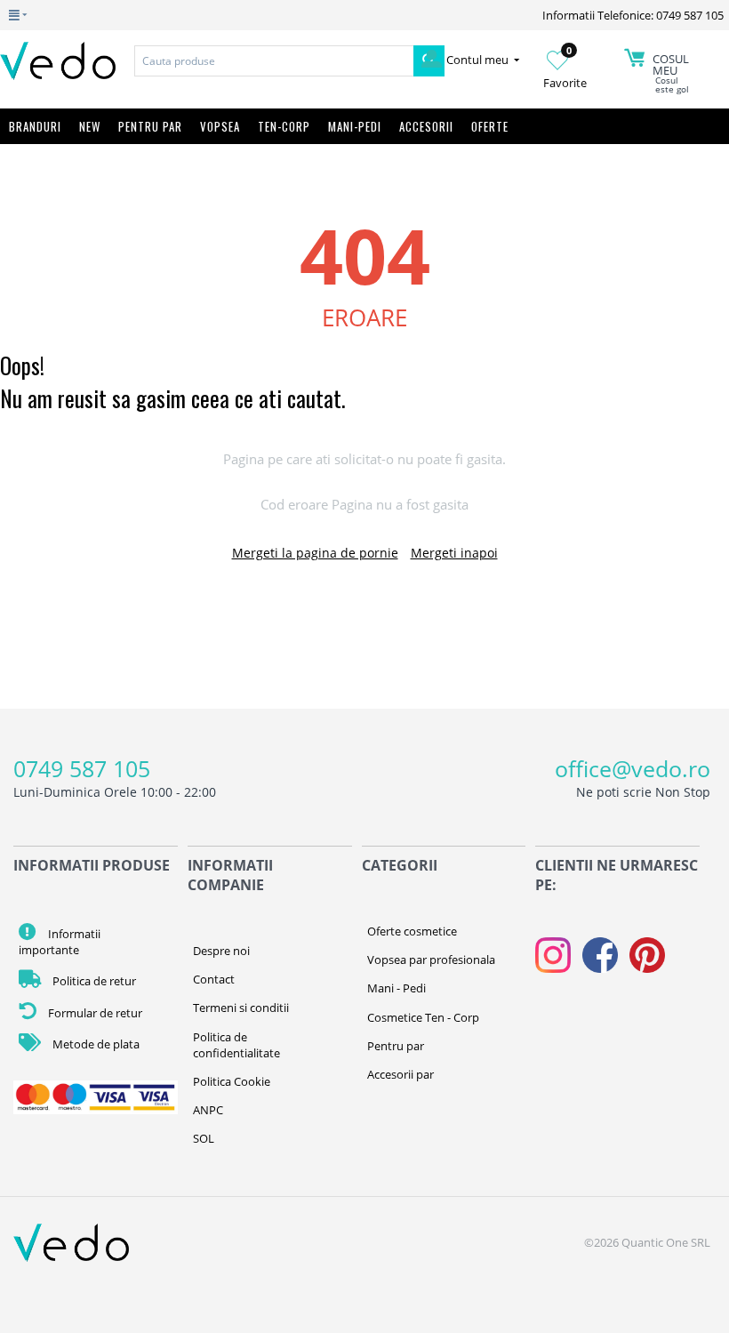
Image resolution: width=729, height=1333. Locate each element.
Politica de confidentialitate (236, 1045)
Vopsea (220, 126)
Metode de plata (95, 1044)
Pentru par (395, 1046)
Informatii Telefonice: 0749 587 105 (633, 15)
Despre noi (221, 951)
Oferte (490, 126)
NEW (89, 126)
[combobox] (273, 60)
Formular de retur (93, 1013)
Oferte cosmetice (412, 931)
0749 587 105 (81, 768)
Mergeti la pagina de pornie (315, 552)
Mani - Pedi (396, 988)
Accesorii (426, 126)
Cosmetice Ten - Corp (423, 1017)
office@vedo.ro (632, 768)
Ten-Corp (284, 126)
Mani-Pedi (354, 126)
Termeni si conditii (241, 1008)
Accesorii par (400, 1074)
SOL (203, 1138)
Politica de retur (93, 981)
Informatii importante (59, 942)
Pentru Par (150, 126)
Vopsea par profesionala (431, 960)
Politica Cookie (231, 1081)
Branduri (35, 126)
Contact (214, 979)
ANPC (208, 1110)
